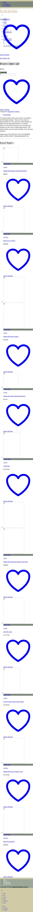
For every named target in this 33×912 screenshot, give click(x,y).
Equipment (5, 58)
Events (4, 897)
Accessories (5, 558)
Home (1, 58)
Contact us (6, 4)
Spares (8, 58)
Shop (4, 895)
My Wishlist (7, 6)
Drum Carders (5, 237)
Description (7, 115)
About (4, 899)
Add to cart (3, 72)
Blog (4, 2)
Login (4, 903)
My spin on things (8, 10)
